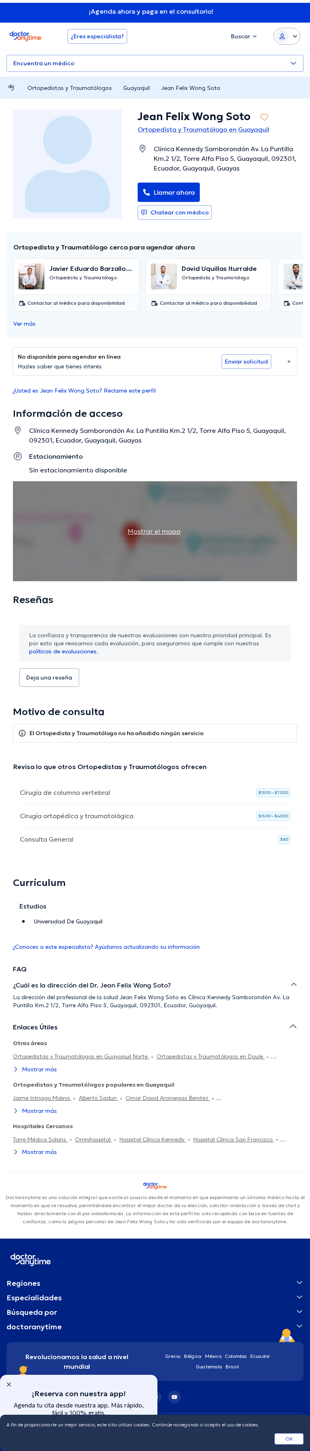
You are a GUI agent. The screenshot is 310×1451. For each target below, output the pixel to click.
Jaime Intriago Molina (42, 1098)
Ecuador (260, 1356)
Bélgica (193, 1356)
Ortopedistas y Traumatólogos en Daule (211, 1056)
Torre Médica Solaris (40, 1139)
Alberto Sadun (98, 1098)
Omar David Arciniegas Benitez (168, 1098)
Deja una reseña (49, 677)
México (213, 1356)
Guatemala (209, 1367)
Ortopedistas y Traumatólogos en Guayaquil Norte (81, 1056)
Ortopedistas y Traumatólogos (69, 87)
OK (289, 1439)
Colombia (236, 1356)
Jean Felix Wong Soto (190, 87)
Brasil (232, 1367)
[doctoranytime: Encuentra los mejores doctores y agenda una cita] (11, 87)
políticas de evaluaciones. (63, 651)
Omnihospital (93, 1139)
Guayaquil (136, 87)
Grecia (173, 1356)
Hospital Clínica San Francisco (233, 1139)
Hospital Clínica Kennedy (152, 1139)
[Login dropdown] (287, 36)
